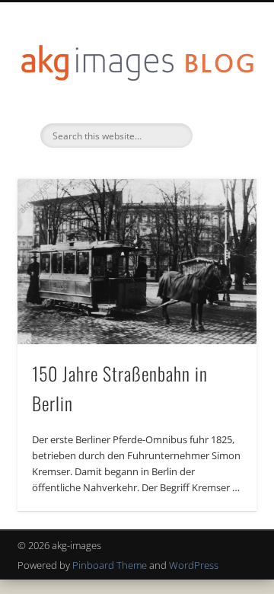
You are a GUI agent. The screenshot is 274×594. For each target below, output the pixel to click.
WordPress (193, 565)
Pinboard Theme (109, 565)
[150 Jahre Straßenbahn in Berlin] (137, 261)
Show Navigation (221, 136)
